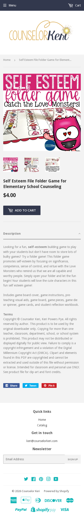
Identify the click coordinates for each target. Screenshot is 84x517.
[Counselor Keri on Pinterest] (41, 479)
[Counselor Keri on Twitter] (26, 479)
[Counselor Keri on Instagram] (48, 479)
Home (7, 59)
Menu (12, 5)
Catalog (42, 425)
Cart (77, 5)
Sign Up (73, 459)
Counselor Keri (31, 491)
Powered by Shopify (56, 491)
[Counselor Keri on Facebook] (33, 479)
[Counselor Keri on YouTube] (56, 479)
